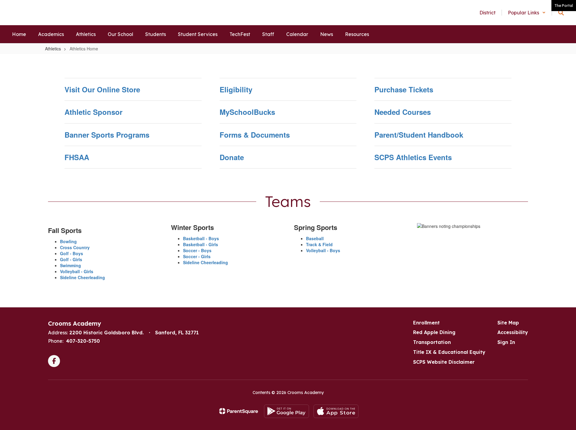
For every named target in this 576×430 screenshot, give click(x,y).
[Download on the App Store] (336, 411)
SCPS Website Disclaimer (444, 362)
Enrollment (426, 323)
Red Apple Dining (434, 332)
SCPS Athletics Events (413, 157)
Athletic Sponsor (93, 112)
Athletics (53, 49)
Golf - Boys (71, 253)
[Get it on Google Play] (286, 411)
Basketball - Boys (201, 238)
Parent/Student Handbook (418, 135)
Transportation (432, 342)
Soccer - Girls (197, 256)
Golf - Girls (71, 259)
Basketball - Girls (200, 244)
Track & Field (319, 244)
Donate (232, 157)
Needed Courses (402, 112)
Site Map (508, 323)
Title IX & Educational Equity (449, 352)
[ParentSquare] (239, 411)
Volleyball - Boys (323, 250)
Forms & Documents (255, 135)
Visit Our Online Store (102, 89)
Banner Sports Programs (106, 135)
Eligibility (236, 89)
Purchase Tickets (403, 89)
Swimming (70, 265)
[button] (527, 13)
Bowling (68, 241)
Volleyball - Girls (76, 271)
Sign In (506, 342)
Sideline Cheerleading (82, 277)
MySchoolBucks (247, 112)
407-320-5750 (83, 341)
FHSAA (76, 157)
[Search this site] (561, 13)
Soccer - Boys (197, 250)
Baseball (315, 238)
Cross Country (75, 247)
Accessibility (512, 332)
